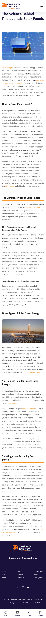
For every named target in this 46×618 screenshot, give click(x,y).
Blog (3, 574)
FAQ (19, 571)
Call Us (40, 615)
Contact (20, 574)
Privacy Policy (38, 578)
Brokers (4, 571)
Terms (36, 574)
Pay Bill (17, 615)
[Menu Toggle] (42, 6)
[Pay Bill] (17, 612)
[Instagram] (23, 587)
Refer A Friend (39, 571)
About (4, 578)
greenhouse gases (33, 372)
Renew (6, 615)
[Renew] (5, 612)
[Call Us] (40, 612)
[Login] (28, 612)
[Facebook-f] (18, 587)
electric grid (9, 186)
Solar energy (7, 68)
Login (29, 615)
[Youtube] (28, 587)
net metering (12, 403)
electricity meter (28, 408)
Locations (21, 578)
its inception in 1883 (32, 207)
